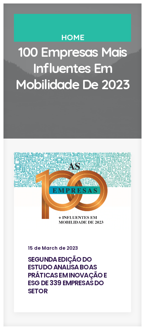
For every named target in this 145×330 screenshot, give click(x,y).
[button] (72, 191)
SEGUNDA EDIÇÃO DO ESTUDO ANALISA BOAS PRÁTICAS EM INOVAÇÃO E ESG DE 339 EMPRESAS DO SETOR (67, 275)
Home (72, 37)
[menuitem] (72, 37)
